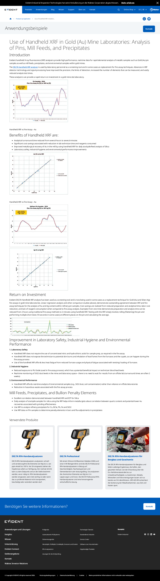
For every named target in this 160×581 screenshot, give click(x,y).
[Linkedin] (151, 534)
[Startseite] (10, 19)
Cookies (81, 575)
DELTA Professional (69, 456)
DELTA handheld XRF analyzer (25, 67)
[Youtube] (154, 534)
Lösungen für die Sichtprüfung (51, 554)
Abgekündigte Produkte (87, 549)
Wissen (61, 9)
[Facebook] (145, 534)
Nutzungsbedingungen (47, 575)
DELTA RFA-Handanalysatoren (27, 456)
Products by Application (23, 19)
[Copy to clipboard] (144, 18)
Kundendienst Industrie (87, 535)
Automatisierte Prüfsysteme (51, 535)
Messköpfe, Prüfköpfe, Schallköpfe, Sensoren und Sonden (60, 544)
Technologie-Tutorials (86, 530)
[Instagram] (148, 534)
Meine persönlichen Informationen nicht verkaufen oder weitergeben (111, 575)
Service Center (84, 539)
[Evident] (11, 9)
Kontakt (92, 9)
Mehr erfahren (127, 3)
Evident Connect (12, 549)
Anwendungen (41, 9)
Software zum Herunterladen (89, 544)
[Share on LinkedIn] (149, 18)
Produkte (28, 9)
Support (71, 9)
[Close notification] (157, 3)
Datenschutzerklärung (67, 575)
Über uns (81, 9)
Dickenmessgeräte (48, 539)
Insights (8, 534)
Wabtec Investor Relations (16, 563)
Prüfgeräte (45, 530)
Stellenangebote (12, 553)
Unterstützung (11, 544)
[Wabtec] (154, 9)
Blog (52, 9)
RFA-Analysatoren (47, 549)
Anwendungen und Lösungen (17, 529)
